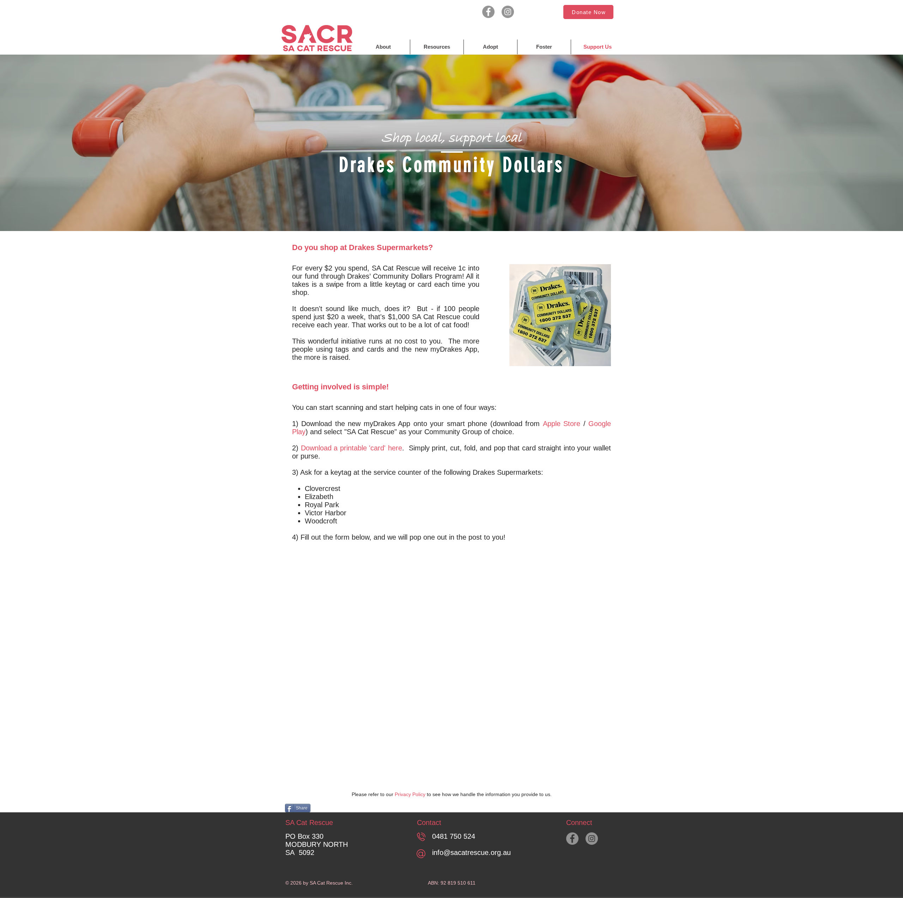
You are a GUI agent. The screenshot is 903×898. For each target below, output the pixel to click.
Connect (579, 822)
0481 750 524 (453, 836)
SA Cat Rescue (309, 822)
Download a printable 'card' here (351, 448)
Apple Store (561, 423)
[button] (588, 12)
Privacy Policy (410, 794)
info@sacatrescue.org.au (471, 852)
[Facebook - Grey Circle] (488, 12)
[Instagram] (508, 12)
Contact (429, 822)
